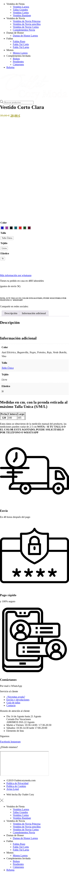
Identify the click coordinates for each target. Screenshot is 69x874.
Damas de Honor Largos (25, 35)
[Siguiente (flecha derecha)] (63, 437)
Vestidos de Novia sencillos (27, 24)
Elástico (4, 253)
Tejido (3, 243)
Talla (3, 233)
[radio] (2, 227)
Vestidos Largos (21, 809)
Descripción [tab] (10, 313)
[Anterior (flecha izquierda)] (5, 437)
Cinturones (18, 64)
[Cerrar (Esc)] (58, 3)
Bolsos (16, 58)
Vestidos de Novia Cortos (26, 27)
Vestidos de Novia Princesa (26, 21)
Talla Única (8, 368)
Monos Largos (20, 53)
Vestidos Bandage (22, 15)
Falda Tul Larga (21, 47)
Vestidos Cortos (21, 12)
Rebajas (10, 67)
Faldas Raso (19, 41)
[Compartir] (51, 3)
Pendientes (18, 61)
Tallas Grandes (20, 9)
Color (3, 222)
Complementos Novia (24, 30)
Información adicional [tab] (34, 313)
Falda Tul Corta (21, 44)
